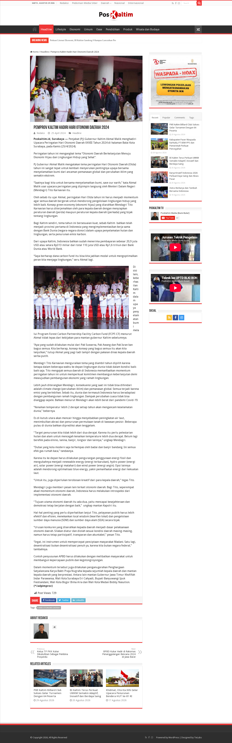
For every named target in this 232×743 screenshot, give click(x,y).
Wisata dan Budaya (147, 29)
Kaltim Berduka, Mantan (61, 40)
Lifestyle (61, 29)
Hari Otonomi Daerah (49, 608)
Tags (191, 117)
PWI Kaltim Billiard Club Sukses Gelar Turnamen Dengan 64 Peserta (47, 693)
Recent (155, 117)
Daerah (105, 3)
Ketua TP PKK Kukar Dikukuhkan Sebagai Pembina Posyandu (52, 653)
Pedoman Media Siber (84, 3)
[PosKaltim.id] (116, 15)
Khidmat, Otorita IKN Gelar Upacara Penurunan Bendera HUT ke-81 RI (122, 693)
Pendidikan (113, 29)
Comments (179, 117)
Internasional (136, 3)
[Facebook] (176, 3)
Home (34, 29)
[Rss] (173, 3)
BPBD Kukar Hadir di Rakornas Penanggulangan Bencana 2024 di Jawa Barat (119, 653)
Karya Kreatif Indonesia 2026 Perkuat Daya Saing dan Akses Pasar (184, 176)
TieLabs (198, 737)
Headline (46, 29)
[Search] (199, 3)
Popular (166, 117)
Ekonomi (75, 29)
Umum (88, 29)
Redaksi (64, 3)
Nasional (119, 3)
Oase (99, 29)
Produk (127, 29)
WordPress (173, 737)
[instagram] (178, 3)
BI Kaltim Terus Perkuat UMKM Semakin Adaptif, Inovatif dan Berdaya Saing (85, 693)
